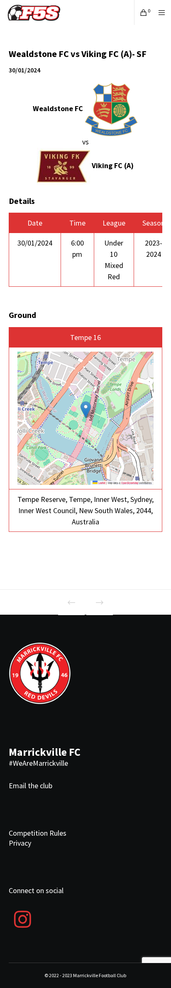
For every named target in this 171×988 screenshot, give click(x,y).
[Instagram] (23, 918)
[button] (86, 409)
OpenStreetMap (129, 483)
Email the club (30, 785)
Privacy (20, 843)
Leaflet (101, 483)
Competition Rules (37, 833)
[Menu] (159, 12)
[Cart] (141, 12)
